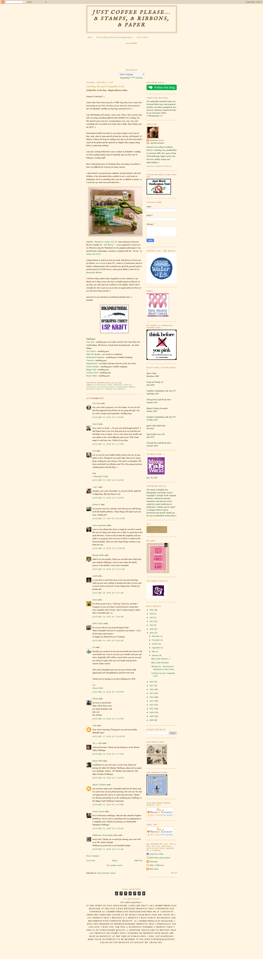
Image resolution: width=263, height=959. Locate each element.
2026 (152, 609)
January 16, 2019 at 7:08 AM (108, 616)
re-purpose (102, 387)
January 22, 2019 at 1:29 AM (108, 828)
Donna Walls (97, 760)
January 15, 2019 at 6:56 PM (108, 480)
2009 (152, 716)
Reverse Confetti (95, 389)
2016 (152, 689)
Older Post (138, 860)
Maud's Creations (99, 784)
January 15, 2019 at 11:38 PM (108, 548)
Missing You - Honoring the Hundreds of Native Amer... (163, 668)
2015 (152, 693)
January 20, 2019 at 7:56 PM (108, 777)
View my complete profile (159, 166)
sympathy (121, 389)
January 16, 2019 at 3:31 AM (108, 592)
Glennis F (96, 504)
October (155, 643)
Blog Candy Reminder (160, 662)
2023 (152, 617)
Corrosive (90, 360)
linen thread (100, 263)
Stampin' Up (110, 389)
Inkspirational (92, 363)
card (109, 385)
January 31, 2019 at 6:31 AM (108, 849)
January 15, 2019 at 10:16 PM (108, 518)
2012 (152, 704)
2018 (152, 681)
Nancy (95, 599)
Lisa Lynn (96, 403)
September (156, 647)
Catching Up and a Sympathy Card (105, 86)
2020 (152, 629)
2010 (152, 712)
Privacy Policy (142, 37)
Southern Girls (92, 372)
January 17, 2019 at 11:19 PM (108, 736)
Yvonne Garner (98, 811)
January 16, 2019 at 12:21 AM (108, 569)
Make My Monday (93, 354)
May (154, 651)
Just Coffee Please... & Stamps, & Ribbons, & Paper (131, 18)
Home (90, 37)
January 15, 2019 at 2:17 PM (108, 444)
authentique (100, 385)
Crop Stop (90, 342)
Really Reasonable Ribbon (122, 387)
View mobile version (114, 865)
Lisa (94, 450)
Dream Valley (91, 375)
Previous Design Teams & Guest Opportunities (115, 37)
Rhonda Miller (98, 555)
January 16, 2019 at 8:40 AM (108, 640)
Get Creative (91, 351)
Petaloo (128, 385)
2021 (152, 625)
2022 (152, 621)
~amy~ (95, 487)
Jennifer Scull (156, 140)
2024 (152, 613)
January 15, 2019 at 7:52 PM (108, 497)
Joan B (95, 424)
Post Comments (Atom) (106, 873)
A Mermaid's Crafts (100, 476)
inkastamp (153, 861)
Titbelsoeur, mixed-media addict (105, 835)
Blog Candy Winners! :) (160, 658)
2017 (152, 685)
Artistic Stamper (92, 366)
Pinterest (91, 387)
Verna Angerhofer (99, 525)
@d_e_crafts (97, 743)
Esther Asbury (98, 623)
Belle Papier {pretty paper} (159, 857)
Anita (94, 725)
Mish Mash (153, 869)
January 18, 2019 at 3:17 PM (108, 754)
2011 (152, 708)
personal (118, 385)
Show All (174, 873)
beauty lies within (156, 854)
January (155, 655)
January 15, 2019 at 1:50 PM (108, 417)
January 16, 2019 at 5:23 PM (108, 718)
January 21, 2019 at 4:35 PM (108, 804)
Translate (139, 77)
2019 (152, 632)
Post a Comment (92, 855)
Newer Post (90, 860)
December (156, 636)
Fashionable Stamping (95, 357)
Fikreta (95, 698)
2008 (152, 720)
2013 (152, 701)
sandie (95, 575)
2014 (152, 697)
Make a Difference (156, 865)
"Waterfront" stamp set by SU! (105, 241)
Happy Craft (91, 369)
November (156, 640)
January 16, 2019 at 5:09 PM (108, 692)
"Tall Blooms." (109, 244)
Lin (93, 647)
